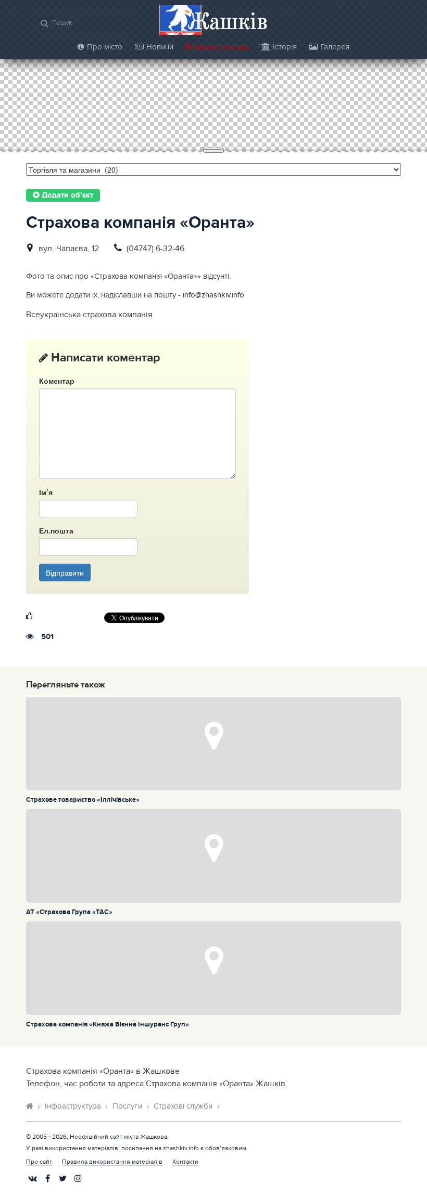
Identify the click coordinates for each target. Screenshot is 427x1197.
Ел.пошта (56, 530)
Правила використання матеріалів (112, 1161)
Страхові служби (183, 1106)
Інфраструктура (221, 47)
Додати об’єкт (66, 195)
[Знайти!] (44, 23)
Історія (285, 47)
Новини (159, 47)
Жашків (227, 20)
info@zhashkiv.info (213, 295)
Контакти (185, 1161)
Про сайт (39, 1161)
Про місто (104, 47)
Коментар (56, 380)
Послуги (127, 1106)
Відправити (65, 572)
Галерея (334, 47)
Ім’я (46, 492)
